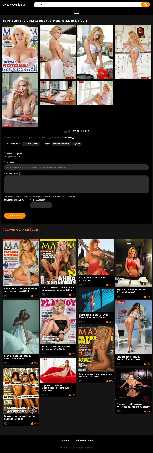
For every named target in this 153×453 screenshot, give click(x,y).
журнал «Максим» (61, 144)
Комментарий (11, 173)
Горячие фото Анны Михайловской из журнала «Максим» (55, 388)
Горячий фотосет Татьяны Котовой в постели (17, 357)
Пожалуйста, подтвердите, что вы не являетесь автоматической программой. (39, 196)
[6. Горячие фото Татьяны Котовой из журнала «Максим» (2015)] (58, 93)
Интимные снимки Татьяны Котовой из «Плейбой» (56, 347)
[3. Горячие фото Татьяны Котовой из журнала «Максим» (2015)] (95, 52)
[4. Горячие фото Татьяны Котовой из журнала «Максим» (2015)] (133, 52)
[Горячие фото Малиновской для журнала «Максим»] (96, 349)
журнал (77, 144)
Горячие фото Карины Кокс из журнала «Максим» (19, 417)
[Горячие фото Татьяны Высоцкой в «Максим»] (133, 327)
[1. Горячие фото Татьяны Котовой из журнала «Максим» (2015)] (20, 48)
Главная (64, 440)
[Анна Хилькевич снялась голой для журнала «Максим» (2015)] (58, 262)
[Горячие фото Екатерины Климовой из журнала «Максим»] (133, 385)
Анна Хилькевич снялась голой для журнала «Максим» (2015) (58, 288)
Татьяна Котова (30, 144)
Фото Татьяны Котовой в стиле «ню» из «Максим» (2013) (20, 289)
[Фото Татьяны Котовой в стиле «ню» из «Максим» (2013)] (21, 262)
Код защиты (36, 200)
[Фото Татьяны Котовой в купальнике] (96, 257)
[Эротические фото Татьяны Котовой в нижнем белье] (96, 301)
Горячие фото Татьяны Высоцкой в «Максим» (128, 358)
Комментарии (13, 153)
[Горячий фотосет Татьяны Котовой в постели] (21, 327)
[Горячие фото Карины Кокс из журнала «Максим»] (21, 390)
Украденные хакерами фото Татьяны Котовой (131, 290)
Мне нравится (65, 131)
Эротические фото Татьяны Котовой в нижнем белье (93, 316)
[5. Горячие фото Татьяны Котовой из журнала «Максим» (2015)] (20, 100)
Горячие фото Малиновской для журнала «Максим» (96, 375)
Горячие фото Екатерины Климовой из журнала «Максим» (133, 405)
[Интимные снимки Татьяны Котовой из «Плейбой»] (58, 321)
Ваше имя (9, 162)
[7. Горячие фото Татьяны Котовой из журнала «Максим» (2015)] (95, 93)
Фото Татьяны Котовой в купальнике (92, 278)
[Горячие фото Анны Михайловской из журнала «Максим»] (58, 370)
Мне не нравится (69, 131)
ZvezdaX (71, 448)
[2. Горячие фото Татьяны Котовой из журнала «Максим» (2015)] (58, 52)
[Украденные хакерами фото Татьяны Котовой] (133, 263)
